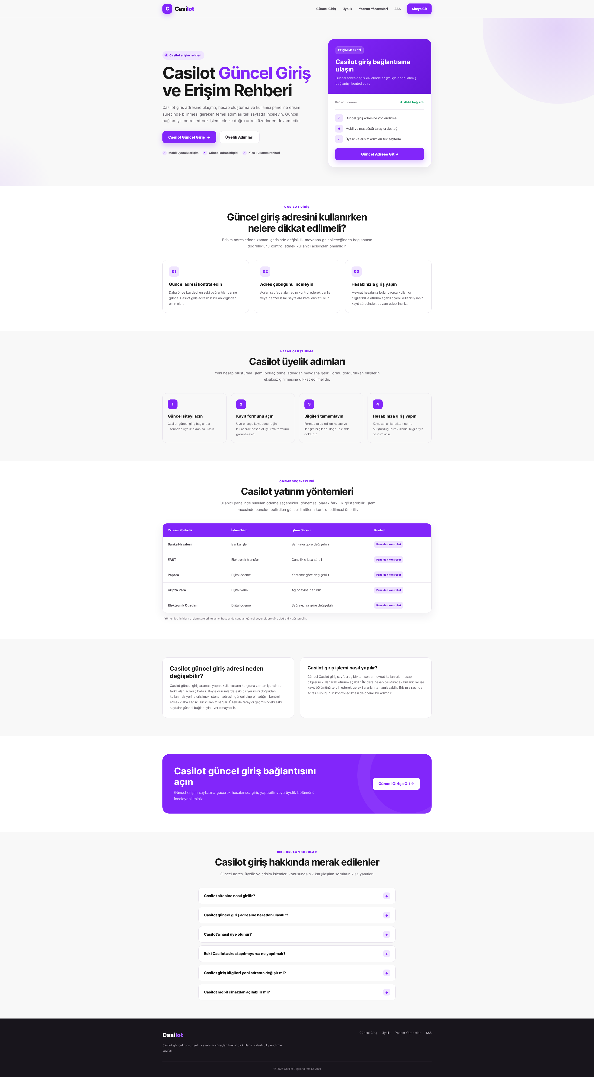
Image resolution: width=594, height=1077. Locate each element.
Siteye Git (419, 9)
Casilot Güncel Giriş (189, 137)
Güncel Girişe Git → (396, 783)
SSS (397, 9)
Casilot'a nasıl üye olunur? (228, 934)
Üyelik (347, 9)
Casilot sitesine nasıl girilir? (229, 895)
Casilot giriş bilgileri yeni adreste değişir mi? (245, 972)
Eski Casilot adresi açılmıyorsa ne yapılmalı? (244, 953)
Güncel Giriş (326, 9)
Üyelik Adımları (239, 137)
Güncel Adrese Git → (380, 154)
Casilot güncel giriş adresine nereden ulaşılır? (246, 915)
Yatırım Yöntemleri (373, 9)
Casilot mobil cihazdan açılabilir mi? (237, 992)
